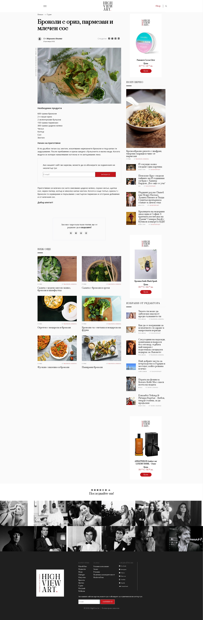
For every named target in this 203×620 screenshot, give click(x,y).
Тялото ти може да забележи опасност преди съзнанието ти (149, 314)
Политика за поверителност (104, 575)
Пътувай (81, 588)
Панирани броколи (92, 367)
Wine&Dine (82, 567)
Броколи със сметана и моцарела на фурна (101, 329)
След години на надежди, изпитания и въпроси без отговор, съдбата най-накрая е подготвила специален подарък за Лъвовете (151, 346)
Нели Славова (153, 387)
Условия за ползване (101, 567)
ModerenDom (98, 578)
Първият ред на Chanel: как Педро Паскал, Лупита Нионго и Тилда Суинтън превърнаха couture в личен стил (151, 197)
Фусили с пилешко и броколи (53, 367)
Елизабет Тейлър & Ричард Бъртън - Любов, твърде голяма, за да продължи (151, 399)
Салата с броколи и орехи (96, 288)
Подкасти (82, 569)
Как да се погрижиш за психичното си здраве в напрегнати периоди (151, 328)
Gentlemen (142, 371)
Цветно (81, 583)
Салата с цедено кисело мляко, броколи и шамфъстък (54, 289)
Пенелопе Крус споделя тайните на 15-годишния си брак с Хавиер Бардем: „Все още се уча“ (151, 179)
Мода (140, 387)
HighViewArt (155, 169)
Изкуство (142, 169)
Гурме (49, 15)
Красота (141, 205)
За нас (95, 569)
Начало (40, 15)
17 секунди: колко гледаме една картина (150, 165)
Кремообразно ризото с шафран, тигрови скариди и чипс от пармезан (144, 154)
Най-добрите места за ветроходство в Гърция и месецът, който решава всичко (151, 365)
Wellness (142, 319)
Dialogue (81, 575)
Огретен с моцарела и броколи (54, 327)
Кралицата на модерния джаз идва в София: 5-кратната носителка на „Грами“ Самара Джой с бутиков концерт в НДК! (151, 216)
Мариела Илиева (54, 38)
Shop (158, 6)
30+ (139, 186)
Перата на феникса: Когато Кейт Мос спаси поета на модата (151, 382)
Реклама (96, 572)
